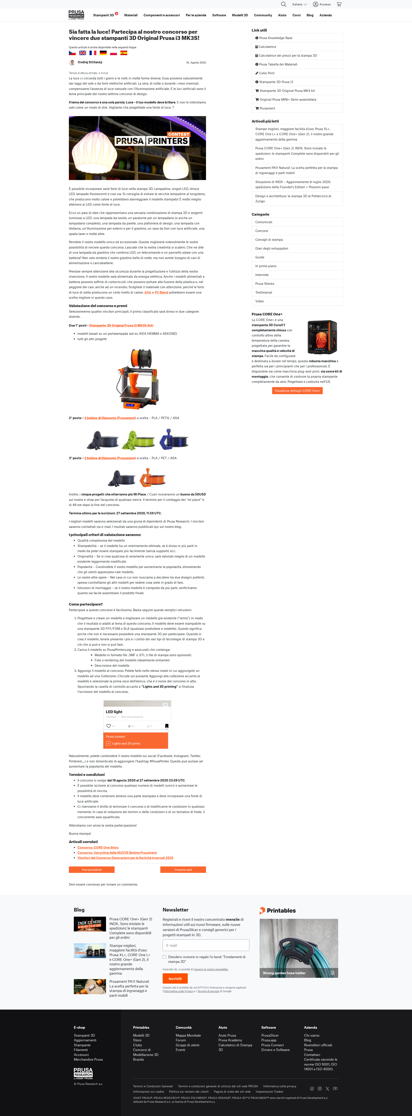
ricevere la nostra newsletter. (211, 969)
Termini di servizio (208, 991)
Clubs (137, 1045)
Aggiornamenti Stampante (85, 1042)
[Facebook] (312, 1089)
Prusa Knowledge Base (275, 38)
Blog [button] (310, 15)
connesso (93, 884)
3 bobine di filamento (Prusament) (110, 417)
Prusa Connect (272, 1045)
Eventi (180, 1050)
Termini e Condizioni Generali (153, 1086)
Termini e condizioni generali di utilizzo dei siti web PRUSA (218, 1086)
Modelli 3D (141, 1035)
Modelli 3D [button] (240, 15)
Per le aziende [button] (196, 15)
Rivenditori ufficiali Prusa (318, 1047)
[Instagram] (320, 1089)
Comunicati (263, 222)
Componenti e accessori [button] (162, 15)
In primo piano (265, 266)
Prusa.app (268, 1040)
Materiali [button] (131, 15)
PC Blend (161, 292)
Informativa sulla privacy (279, 1086)
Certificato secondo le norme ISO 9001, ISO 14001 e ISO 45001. (320, 1064)
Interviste (262, 275)
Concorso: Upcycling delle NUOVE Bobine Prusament (117, 852)
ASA (147, 292)
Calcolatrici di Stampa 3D (235, 1047)
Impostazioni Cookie (269, 1091)
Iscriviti (175, 978)
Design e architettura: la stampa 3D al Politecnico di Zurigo (293, 198)
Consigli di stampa (269, 239)
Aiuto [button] (282, 15)
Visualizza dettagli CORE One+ (297, 390)
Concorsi (261, 231)
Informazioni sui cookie (148, 1091)
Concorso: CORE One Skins (98, 847)
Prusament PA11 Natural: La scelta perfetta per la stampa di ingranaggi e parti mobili (296, 170)
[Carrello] (339, 4)
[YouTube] (335, 1089)
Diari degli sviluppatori (271, 248)
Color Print (266, 73)
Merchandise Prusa (88, 1059)
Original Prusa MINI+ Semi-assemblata (287, 99)
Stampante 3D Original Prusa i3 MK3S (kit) (121, 324)
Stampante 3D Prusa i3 (275, 82)
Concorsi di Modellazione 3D (146, 1052)
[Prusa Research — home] (76, 15)
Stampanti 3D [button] (105, 14)
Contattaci (312, 1054)
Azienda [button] (326, 15)
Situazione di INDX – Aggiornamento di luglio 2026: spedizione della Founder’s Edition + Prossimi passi (293, 184)
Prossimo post (183, 869)
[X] (327, 1089)
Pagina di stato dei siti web (232, 1091)
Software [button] (219, 15)
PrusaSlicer (270, 1035)
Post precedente (92, 869)
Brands (138, 1059)
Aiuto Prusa (227, 1035)
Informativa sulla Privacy (178, 991)
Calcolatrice (267, 46)
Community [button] (263, 15)
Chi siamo (312, 1035)
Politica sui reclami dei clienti (189, 1091)
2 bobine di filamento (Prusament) (110, 457)
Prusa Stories (264, 283)
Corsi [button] (296, 15)
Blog (307, 1040)
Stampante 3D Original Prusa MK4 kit (287, 90)
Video (259, 301)
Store (137, 1040)
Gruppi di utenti (187, 1045)
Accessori (81, 1054)
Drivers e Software (275, 1050)
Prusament (267, 108)
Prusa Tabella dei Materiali (277, 64)
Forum (181, 1040)
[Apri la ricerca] (283, 4)
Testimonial (263, 292)
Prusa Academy (230, 1040)
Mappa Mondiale (188, 1035)
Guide (259, 257)
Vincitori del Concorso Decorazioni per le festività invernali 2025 (125, 858)
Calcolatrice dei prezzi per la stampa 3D (287, 55)
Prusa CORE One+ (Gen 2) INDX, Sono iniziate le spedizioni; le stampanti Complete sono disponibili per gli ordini (297, 153)
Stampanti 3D (84, 1035)
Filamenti (81, 1050)
